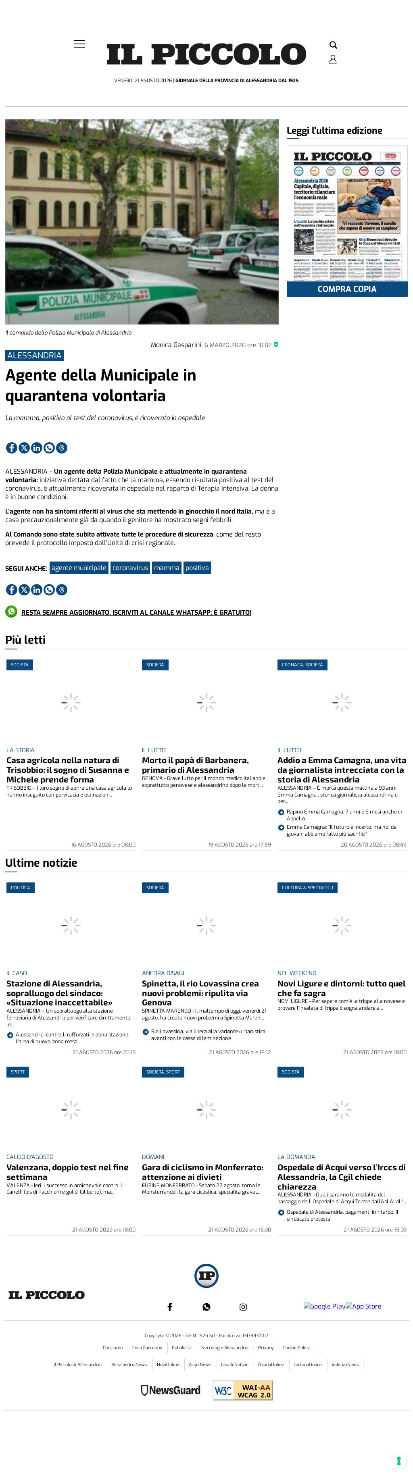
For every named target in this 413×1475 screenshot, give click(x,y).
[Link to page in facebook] (11, 448)
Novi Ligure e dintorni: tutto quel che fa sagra (341, 988)
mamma (166, 568)
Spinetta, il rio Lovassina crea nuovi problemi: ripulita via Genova (200, 992)
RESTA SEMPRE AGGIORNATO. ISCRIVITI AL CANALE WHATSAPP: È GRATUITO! (136, 612)
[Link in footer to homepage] (206, 1277)
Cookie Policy (296, 1348)
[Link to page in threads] (61, 448)
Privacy (266, 1348)
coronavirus (130, 568)
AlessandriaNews (129, 1365)
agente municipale (79, 568)
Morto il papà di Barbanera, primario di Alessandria (195, 764)
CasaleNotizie (235, 1365)
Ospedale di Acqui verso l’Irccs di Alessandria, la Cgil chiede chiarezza (341, 1176)
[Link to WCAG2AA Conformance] (239, 1391)
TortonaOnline (308, 1365)
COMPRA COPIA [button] (347, 289)
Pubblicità (182, 1348)
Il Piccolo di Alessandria (78, 1365)
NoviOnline (168, 1365)
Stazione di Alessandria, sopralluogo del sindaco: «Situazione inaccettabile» (59, 992)
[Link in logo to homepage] (206, 56)
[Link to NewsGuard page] (173, 1391)
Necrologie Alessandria (225, 1348)
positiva (197, 568)
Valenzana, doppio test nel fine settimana (67, 1172)
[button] (333, 45)
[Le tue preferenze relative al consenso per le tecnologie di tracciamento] (399, 1461)
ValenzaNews (345, 1365)
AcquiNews (201, 1365)
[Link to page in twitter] (24, 448)
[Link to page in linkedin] (36, 448)
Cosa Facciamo (147, 1348)
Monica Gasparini (176, 345)
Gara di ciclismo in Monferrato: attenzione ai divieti (202, 1172)
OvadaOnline (271, 1365)
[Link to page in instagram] (243, 1307)
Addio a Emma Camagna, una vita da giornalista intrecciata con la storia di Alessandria (342, 769)
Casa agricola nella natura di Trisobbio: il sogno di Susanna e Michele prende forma (67, 769)
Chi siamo (113, 1348)
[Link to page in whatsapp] (49, 448)
